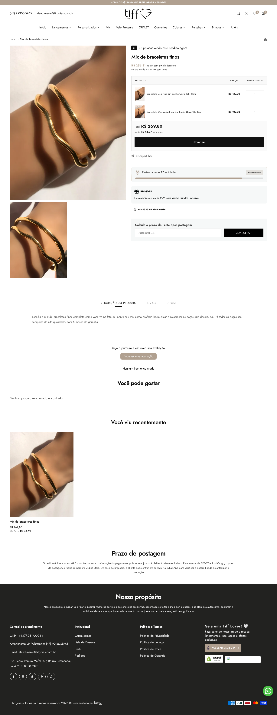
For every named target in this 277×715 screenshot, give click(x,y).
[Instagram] (23, 676)
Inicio (13, 39)
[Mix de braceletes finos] (41, 474)
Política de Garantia (152, 655)
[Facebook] (13, 676)
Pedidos (80, 655)
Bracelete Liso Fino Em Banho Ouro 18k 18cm (171, 94)
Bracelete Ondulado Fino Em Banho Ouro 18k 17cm (174, 112)
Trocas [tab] (171, 303)
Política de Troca (150, 649)
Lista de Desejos (85, 642)
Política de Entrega (152, 642)
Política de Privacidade (154, 635)
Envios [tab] (150, 303)
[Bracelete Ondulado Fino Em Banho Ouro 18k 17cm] (140, 111)
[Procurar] (238, 13)
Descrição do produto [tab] (118, 303)
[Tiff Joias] (138, 13)
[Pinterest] (42, 676)
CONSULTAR (244, 232)
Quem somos (83, 635)
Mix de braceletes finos (24, 522)
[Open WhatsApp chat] (268, 691)
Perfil (78, 649)
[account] (246, 13)
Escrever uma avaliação (138, 356)
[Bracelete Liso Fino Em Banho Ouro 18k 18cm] (140, 94)
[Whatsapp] (51, 676)
